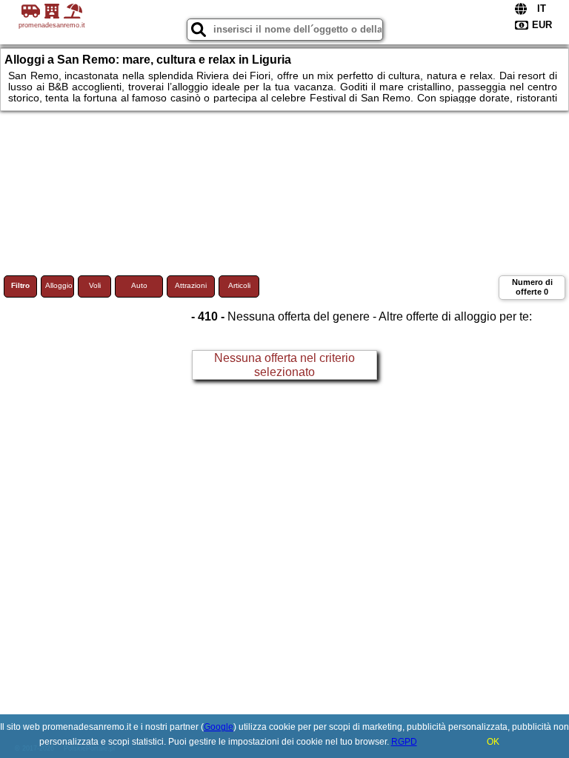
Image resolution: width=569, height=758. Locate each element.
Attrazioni (191, 285)
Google (218, 727)
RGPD (404, 742)
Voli (95, 285)
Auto (139, 285)
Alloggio (59, 285)
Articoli (239, 285)
